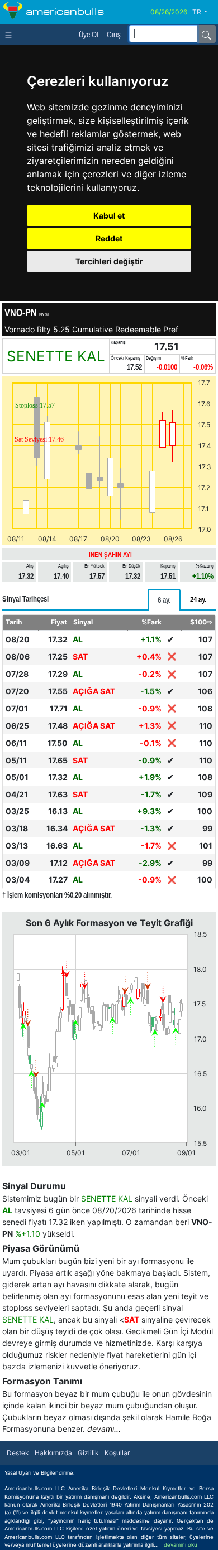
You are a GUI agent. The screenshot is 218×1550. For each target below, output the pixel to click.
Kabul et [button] (109, 215)
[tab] (164, 600)
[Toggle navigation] (11, 34)
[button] (204, 12)
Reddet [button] (109, 238)
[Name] (206, 34)
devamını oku (180, 1545)
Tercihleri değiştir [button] (109, 261)
